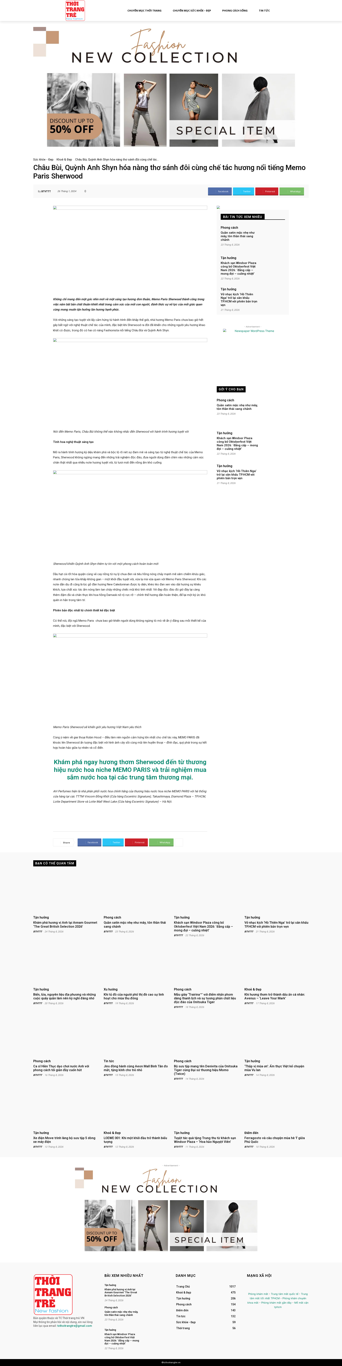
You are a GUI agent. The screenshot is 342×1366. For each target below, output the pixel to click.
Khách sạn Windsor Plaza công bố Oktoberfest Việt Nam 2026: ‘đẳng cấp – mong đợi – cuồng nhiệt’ (238, 268)
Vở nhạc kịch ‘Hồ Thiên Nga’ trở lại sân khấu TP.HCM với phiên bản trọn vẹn (239, 300)
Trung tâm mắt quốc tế (284, 1293)
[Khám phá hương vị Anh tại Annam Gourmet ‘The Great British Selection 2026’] (65, 893)
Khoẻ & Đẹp (64, 159)
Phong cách (229, 227)
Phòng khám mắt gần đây (276, 1302)
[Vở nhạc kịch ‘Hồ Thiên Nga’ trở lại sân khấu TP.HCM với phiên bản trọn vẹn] (272, 299)
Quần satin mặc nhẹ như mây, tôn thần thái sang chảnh (238, 236)
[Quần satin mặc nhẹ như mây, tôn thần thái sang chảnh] (272, 237)
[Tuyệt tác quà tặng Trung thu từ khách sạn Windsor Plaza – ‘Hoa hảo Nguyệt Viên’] (206, 1108)
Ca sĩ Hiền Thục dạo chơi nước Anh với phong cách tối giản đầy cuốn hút (61, 1068)
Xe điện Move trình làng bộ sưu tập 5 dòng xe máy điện (64, 1140)
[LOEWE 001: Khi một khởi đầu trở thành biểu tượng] (136, 1108)
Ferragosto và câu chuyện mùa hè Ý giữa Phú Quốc (274, 1140)
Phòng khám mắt (258, 1293)
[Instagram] (259, 1287)
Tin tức (109, 1061)
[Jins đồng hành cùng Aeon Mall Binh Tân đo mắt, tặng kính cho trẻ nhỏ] (136, 1036)
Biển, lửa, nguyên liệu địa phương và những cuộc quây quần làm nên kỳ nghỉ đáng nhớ (64, 996)
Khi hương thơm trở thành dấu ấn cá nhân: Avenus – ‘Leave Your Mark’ (274, 996)
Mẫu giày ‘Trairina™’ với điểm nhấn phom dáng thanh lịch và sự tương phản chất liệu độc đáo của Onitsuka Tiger (205, 998)
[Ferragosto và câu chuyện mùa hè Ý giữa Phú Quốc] (276, 1108)
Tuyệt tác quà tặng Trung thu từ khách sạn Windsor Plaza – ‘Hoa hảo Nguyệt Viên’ (205, 1140)
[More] (179, 842)
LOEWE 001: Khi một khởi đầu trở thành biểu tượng (135, 1140)
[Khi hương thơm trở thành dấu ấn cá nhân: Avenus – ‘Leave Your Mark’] (276, 964)
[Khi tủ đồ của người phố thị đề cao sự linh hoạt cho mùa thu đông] (136, 964)
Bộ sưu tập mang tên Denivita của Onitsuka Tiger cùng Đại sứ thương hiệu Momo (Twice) (206, 1070)
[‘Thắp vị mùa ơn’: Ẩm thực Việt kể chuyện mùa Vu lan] (276, 1036)
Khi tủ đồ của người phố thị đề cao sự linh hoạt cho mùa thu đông (134, 996)
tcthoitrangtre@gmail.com (74, 1325)
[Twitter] (268, 1287)
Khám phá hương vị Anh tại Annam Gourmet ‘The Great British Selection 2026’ (65, 924)
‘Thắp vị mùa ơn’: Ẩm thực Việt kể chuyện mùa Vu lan (274, 1068)
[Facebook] (250, 1287)
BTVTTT (46, 191)
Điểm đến (251, 1133)
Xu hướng (111, 989)
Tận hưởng (228, 258)
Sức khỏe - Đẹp (43, 159)
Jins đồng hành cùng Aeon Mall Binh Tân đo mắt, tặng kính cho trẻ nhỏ (136, 1068)
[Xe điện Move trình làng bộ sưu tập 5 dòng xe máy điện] (65, 1108)
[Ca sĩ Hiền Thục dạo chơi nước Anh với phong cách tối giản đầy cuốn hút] (65, 1036)
